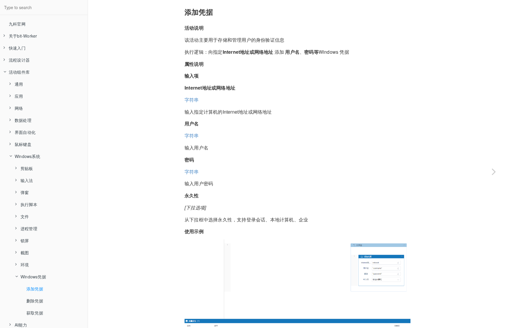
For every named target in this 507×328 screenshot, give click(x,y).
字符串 (192, 99)
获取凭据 (34, 313)
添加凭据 (34, 289)
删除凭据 (34, 301)
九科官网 (17, 24)
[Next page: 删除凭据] (494, 171)
